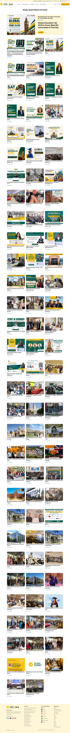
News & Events (56, 713)
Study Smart (9, 710)
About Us (19, 4)
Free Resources (49, 4)
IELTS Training (31, 4)
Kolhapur (55, 725)
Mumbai (55, 722)
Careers (55, 4)
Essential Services (27, 724)
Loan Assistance (26, 718)
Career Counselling (42, 4)
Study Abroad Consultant (58, 710)
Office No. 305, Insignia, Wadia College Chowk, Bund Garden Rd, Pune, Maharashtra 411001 (13, 712)
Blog (54, 715)
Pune (54, 719)
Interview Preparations (27, 715)
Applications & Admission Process (29, 712)
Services (36, 4)
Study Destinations (25, 4)
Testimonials (56, 712)
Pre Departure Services (27, 721)
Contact (58, 4)
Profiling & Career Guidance (28, 709)
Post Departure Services (27, 725)
